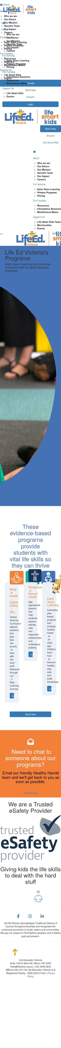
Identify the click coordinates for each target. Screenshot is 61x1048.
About (5, 29)
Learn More (13, 695)
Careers (11, 50)
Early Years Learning (18, 60)
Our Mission (13, 40)
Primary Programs (16, 63)
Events (10, 96)
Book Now (30, 714)
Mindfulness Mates (17, 83)
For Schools (8, 55)
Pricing (10, 67)
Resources (12, 80)
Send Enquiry (30, 793)
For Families (8, 72)
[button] (12, 642)
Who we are (13, 34)
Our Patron (13, 37)
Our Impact (13, 47)
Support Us (8, 88)
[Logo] (30, 9)
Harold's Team (14, 44)
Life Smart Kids (15, 93)
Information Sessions (18, 76)
